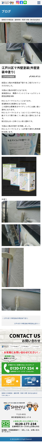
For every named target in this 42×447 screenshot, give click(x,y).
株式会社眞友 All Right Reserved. (22, 439)
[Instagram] (17, 2)
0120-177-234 (25, 423)
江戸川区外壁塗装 (8, 76)
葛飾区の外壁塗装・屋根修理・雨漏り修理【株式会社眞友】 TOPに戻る (20, 394)
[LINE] (25, 2)
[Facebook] (21, 2)
